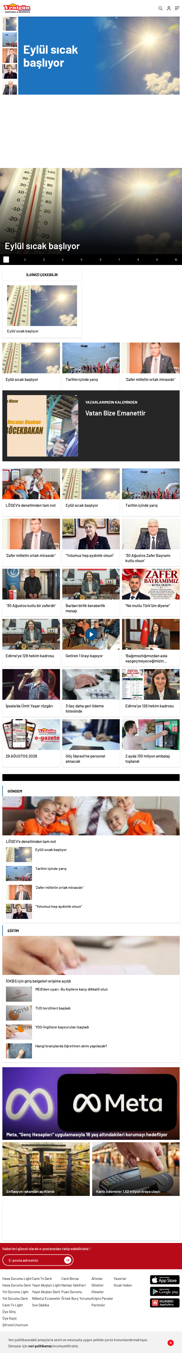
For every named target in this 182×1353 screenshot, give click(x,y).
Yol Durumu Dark (15, 1298)
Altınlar (97, 1278)
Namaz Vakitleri (73, 1285)
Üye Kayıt (9, 1318)
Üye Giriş (9, 1311)
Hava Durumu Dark (16, 1285)
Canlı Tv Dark (42, 1278)
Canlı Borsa (70, 1278)
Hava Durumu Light (17, 1278)
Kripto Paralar (102, 1298)
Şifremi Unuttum (15, 1325)
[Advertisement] (91, 130)
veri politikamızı (40, 1346)
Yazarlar (120, 1278)
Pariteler (98, 1305)
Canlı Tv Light (12, 1305)
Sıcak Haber (123, 1285)
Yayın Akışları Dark (46, 1292)
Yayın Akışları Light (46, 1285)
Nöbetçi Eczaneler (46, 1298)
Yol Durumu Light (15, 1292)
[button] (6, 259)
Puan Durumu (71, 1292)
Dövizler (97, 1285)
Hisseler (97, 1292)
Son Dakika (40, 1305)
